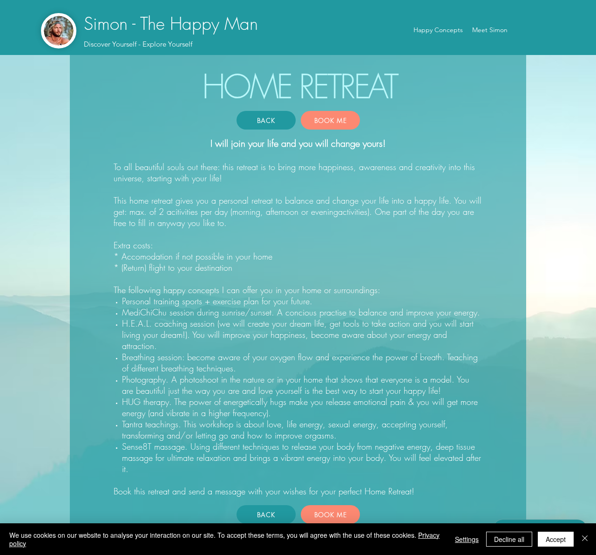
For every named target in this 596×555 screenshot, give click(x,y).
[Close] (584, 539)
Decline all (509, 539)
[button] (330, 120)
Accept (556, 539)
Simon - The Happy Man (171, 23)
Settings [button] (467, 539)
